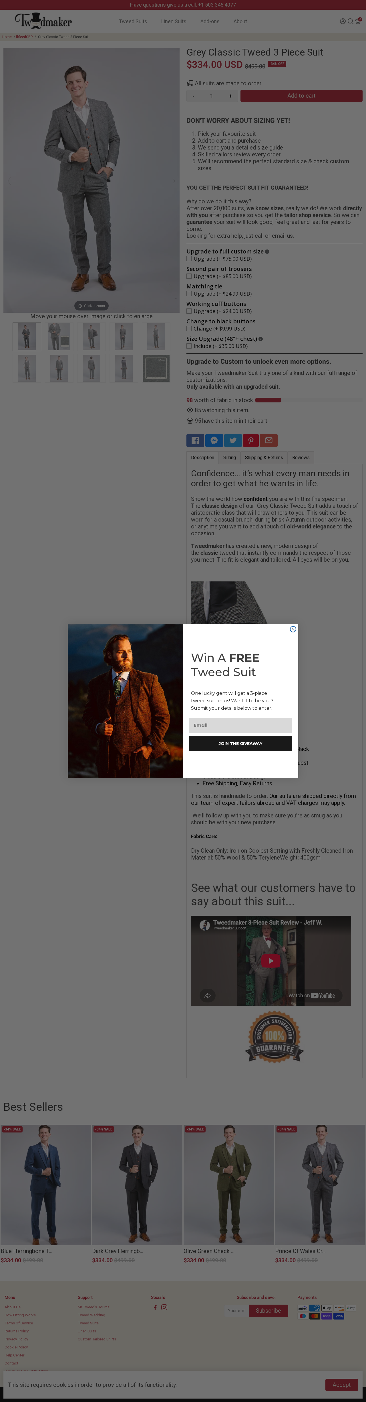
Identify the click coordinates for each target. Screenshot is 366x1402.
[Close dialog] (293, 629)
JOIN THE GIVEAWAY (240, 743)
